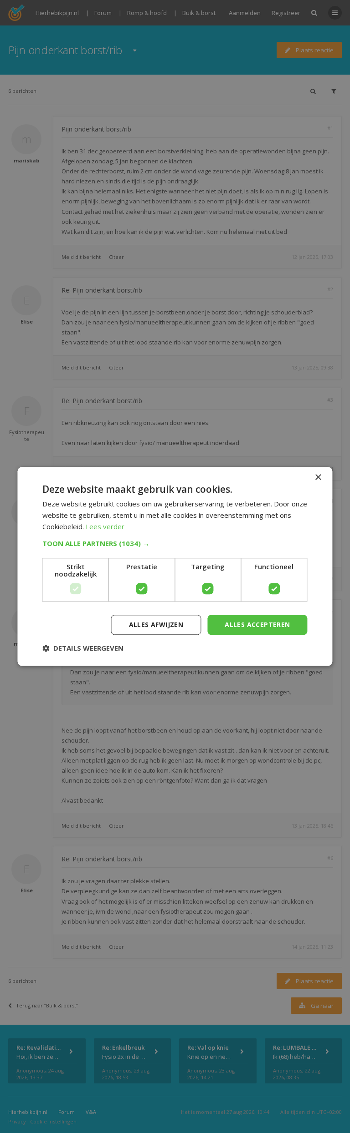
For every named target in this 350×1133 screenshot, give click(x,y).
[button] (174, 543)
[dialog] (175, 566)
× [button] (317, 477)
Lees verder (105, 526)
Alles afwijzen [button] (156, 624)
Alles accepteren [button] (257, 624)
